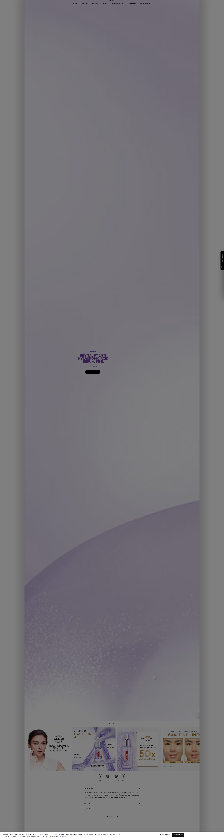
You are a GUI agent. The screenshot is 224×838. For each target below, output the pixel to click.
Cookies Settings (165, 834)
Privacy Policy (62, 836)
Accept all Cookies (178, 834)
